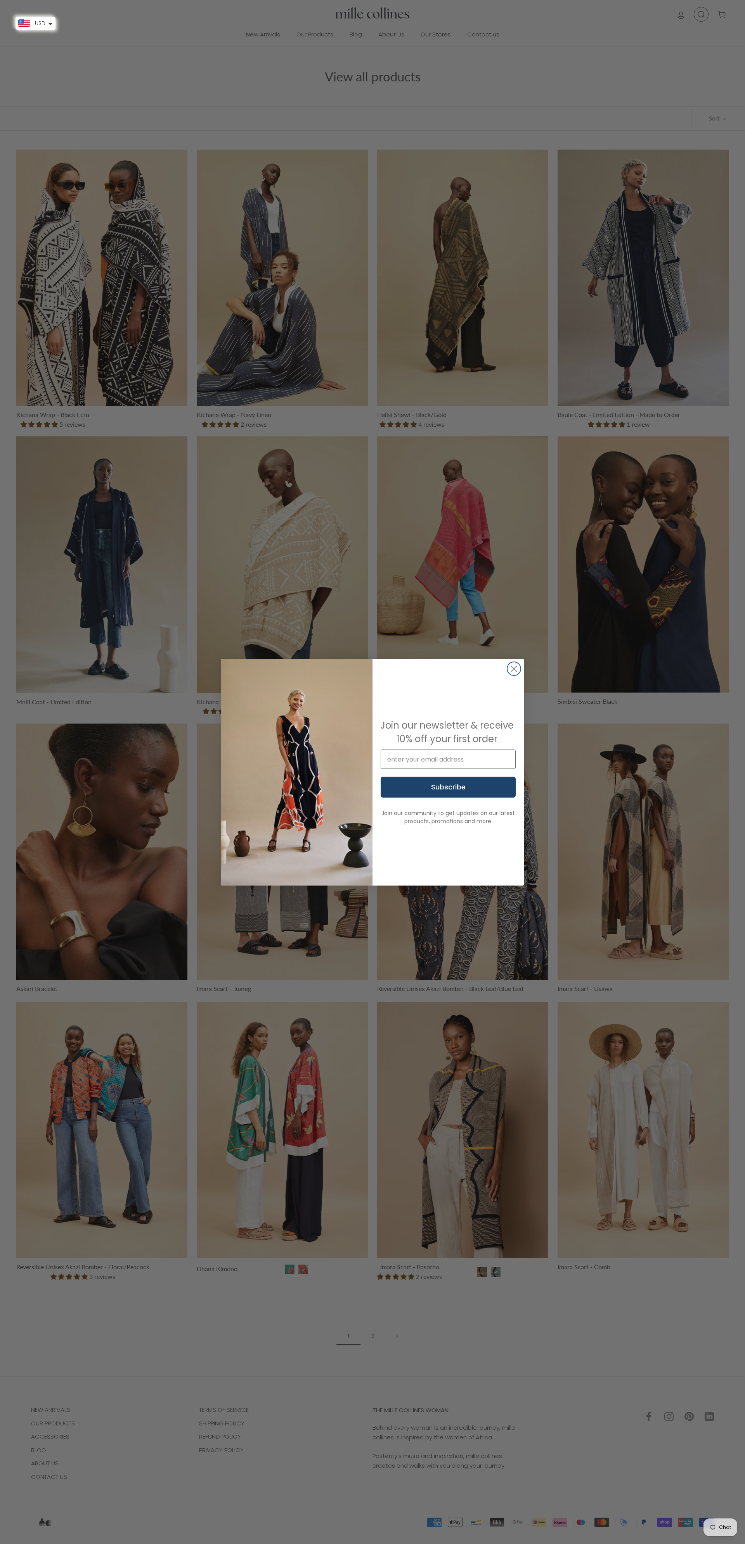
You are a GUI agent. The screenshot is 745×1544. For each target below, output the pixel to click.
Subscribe (448, 787)
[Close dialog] (514, 669)
